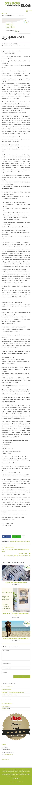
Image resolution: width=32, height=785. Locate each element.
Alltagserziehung (14, 541)
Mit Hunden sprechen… (7, 689)
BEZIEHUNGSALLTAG (9, 46)
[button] (6, 536)
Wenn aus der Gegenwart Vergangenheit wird (16, 638)
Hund (20, 541)
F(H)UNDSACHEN (6, 706)
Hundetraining (26, 541)
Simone (5, 44)
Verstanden (16, 778)
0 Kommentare (23, 46)
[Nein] (30, 776)
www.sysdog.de (5, 759)
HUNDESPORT (5, 708)
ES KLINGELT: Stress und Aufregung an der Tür (16, 614)
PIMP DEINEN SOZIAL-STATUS (16, 15)
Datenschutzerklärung (16, 782)
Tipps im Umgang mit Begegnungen (16, 582)
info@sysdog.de (9, 754)
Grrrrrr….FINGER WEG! (7, 686)
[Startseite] (2, 15)
